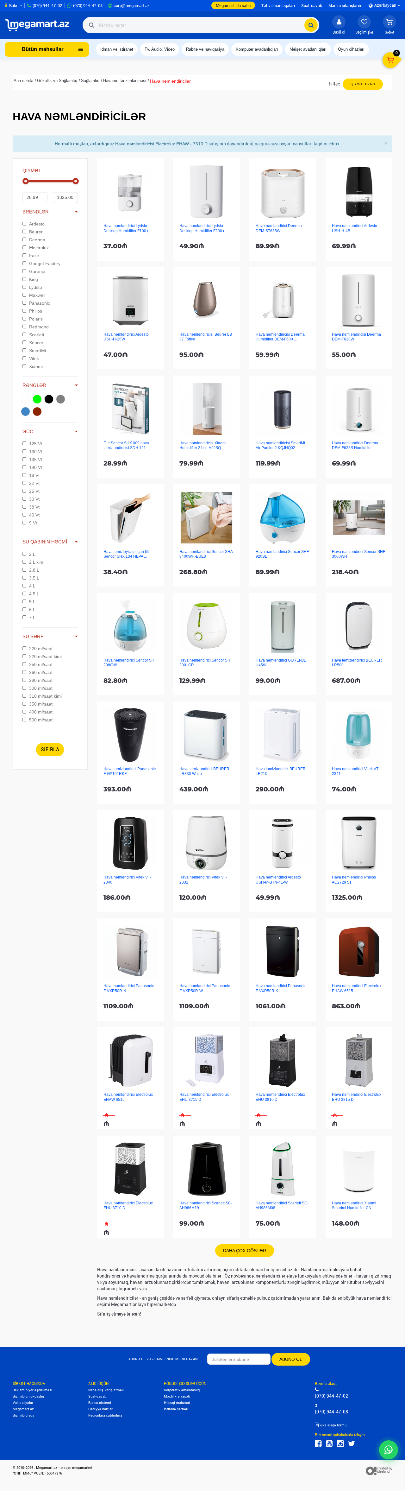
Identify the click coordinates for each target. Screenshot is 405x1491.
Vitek (34, 358)
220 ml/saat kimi (45, 656)
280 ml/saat (41, 680)
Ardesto (37, 223)
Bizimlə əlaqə (23, 1415)
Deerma (37, 239)
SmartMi (37, 350)
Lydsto (35, 287)
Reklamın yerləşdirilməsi (32, 1390)
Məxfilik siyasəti (177, 1396)
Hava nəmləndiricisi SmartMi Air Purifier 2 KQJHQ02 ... (280, 445)
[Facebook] (318, 1443)
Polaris (36, 318)
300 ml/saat (41, 688)
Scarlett (36, 334)
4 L (32, 585)
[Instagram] (340, 1443)
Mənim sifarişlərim (345, 5)
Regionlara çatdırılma (105, 1415)
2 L (32, 554)
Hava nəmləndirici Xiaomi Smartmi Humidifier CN (354, 1205)
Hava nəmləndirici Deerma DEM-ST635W (279, 228)
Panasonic (39, 303)
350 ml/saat (41, 704)
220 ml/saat (41, 648)
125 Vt (35, 443)
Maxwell (37, 295)
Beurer (36, 231)
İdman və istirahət (116, 49)
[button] (389, 25)
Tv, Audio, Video (160, 49)
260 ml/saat (41, 672)
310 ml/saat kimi (45, 696)
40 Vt (34, 514)
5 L (32, 601)
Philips (35, 311)
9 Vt (33, 522)
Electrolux (39, 247)
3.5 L (34, 578)
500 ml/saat (41, 719)
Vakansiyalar (23, 1403)
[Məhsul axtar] (311, 25)
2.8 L (34, 570)
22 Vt (34, 483)
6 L (32, 609)
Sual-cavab (97, 1396)
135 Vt (35, 459)
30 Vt (34, 499)
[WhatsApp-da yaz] (388, 1449)
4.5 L (34, 593)
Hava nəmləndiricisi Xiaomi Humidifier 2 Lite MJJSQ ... (203, 445)
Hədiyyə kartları (101, 1409)
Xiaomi (36, 366)
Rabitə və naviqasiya (205, 49)
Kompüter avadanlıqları (257, 49)
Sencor (36, 342)
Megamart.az (23, 1409)
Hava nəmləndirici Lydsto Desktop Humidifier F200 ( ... (203, 228)
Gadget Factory (44, 263)
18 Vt (34, 475)
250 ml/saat (41, 664)
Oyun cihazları (351, 49)
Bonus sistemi (99, 1403)
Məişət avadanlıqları (308, 49)
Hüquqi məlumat (177, 1403)
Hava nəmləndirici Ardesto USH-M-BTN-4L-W (278, 879)
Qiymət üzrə (363, 84)
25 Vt (34, 491)
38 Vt (34, 507)
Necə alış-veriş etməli (106, 1390)
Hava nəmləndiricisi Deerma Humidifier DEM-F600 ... (280, 336)
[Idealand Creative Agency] (379, 1471)
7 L (32, 617)
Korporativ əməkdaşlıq (182, 1390)
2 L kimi (36, 562)
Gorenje (37, 271)
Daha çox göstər (244, 1250)
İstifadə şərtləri (176, 1409)
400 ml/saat (41, 711)
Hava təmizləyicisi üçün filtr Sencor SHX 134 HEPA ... (126, 554)
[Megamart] (39, 25)
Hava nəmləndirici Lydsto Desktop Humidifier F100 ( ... (127, 228)
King (33, 279)
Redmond (39, 326)
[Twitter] (351, 1443)
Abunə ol (290, 1359)
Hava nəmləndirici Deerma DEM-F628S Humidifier (355, 445)
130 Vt (35, 451)
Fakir (34, 255)
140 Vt (35, 467)
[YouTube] (329, 1443)
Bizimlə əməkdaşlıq (28, 1396)
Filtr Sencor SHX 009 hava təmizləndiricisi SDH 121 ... (126, 445)
